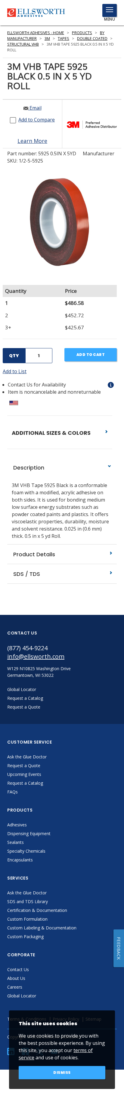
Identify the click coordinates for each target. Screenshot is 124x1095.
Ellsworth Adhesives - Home (35, 32)
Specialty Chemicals (26, 851)
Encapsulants (20, 860)
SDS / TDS (26, 574)
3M (47, 38)
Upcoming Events (24, 774)
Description (28, 467)
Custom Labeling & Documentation (41, 928)
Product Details (33, 554)
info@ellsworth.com (35, 656)
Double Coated (92, 38)
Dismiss (62, 1072)
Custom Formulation (27, 919)
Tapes (63, 38)
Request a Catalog (25, 783)
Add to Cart (90, 354)
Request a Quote (23, 765)
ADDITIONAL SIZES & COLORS (52, 433)
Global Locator (21, 996)
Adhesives (17, 825)
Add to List (14, 371)
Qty (14, 356)
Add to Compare (36, 119)
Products (82, 32)
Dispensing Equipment (29, 833)
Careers (14, 987)
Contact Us (18, 969)
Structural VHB (23, 44)
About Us (16, 978)
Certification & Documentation (37, 910)
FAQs (12, 792)
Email (35, 108)
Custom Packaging (25, 936)
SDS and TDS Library (27, 901)
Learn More (32, 140)
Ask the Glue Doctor (27, 757)
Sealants (15, 842)
